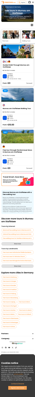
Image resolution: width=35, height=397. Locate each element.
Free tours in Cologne (9, 281)
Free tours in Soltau (9, 326)
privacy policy (18, 374)
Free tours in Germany (13, 7)
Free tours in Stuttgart (10, 306)
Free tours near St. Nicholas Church (14, 256)
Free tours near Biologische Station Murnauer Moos (18, 260)
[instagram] (2, 348)
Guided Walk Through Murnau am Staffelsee (16, 66)
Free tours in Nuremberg (10, 298)
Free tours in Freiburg (9, 293)
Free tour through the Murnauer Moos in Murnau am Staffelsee (17, 151)
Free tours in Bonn (24, 302)
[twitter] (13, 348)
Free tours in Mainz (9, 314)
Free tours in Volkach (24, 314)
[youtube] (9, 348)
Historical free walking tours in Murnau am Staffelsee (18, 230)
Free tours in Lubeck (25, 310)
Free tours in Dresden (9, 285)
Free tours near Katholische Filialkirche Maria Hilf (18, 252)
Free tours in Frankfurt (10, 289)
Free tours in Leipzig (9, 302)
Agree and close (17, 388)
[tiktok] (16, 348)
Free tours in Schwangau (10, 322)
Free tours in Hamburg (10, 277)
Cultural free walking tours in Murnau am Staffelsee (18, 234)
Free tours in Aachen (9, 310)
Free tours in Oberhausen (11, 318)
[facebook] (6, 348)
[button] (10, 36)
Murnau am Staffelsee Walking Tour (17, 109)
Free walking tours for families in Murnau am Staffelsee (18, 238)
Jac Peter (10, 75)
